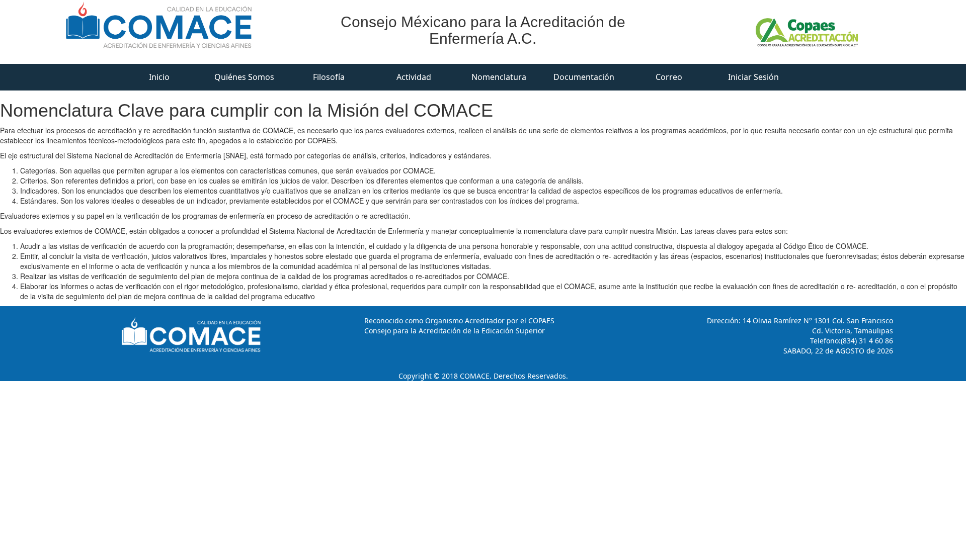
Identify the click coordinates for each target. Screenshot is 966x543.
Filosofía (329, 76)
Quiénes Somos (244, 76)
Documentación (583, 76)
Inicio (159, 76)
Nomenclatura (498, 76)
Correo (669, 76)
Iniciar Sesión (753, 76)
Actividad (413, 76)
